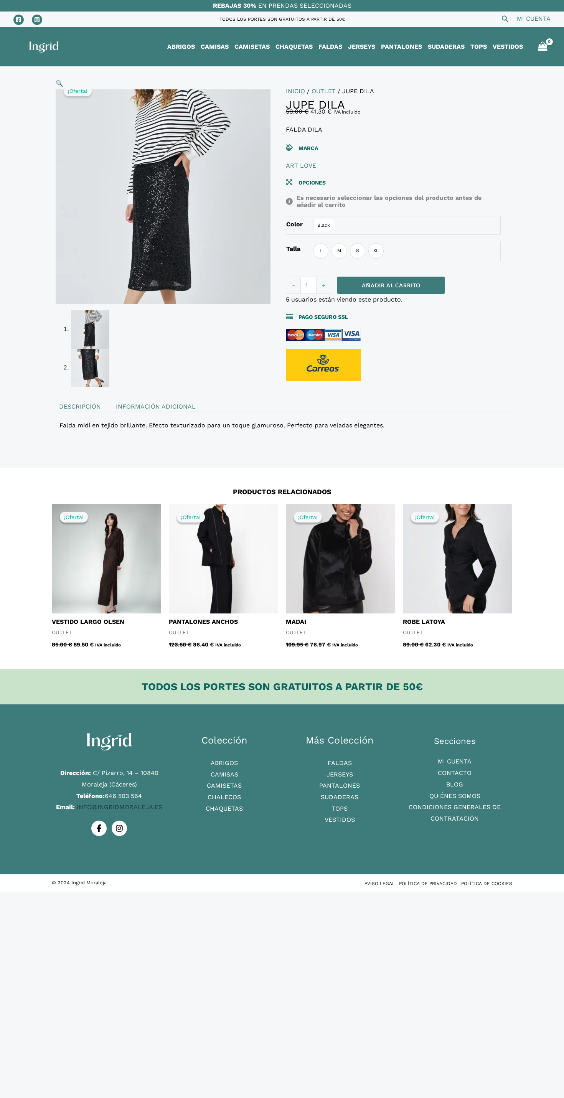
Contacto (455, 773)
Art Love (301, 165)
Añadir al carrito (391, 285)
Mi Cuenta (455, 761)
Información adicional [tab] (156, 406)
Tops (339, 808)
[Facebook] (18, 20)
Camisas (224, 774)
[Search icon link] (505, 20)
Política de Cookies (486, 883)
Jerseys (340, 774)
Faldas (340, 763)
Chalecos (224, 797)
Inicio (295, 91)
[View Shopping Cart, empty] (542, 47)
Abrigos (224, 763)
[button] (59, 83)
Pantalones (339, 785)
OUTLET (324, 91)
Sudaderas (339, 797)
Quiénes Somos (454, 796)
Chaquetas (224, 808)
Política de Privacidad (428, 883)
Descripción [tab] (80, 406)
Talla (293, 248)
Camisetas (224, 785)
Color (294, 224)
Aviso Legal (379, 883)
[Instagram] (37, 20)
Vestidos (340, 819)
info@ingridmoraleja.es (119, 807)
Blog (454, 784)
